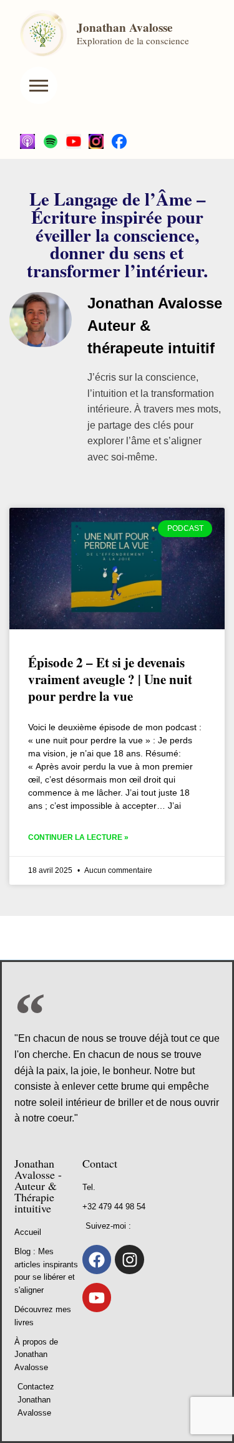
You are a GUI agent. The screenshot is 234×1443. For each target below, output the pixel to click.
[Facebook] (97, 1259)
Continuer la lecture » (78, 837)
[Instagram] (129, 1259)
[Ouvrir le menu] (38, 85)
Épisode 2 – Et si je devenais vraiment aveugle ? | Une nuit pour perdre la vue (110, 679)
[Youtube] (97, 1297)
